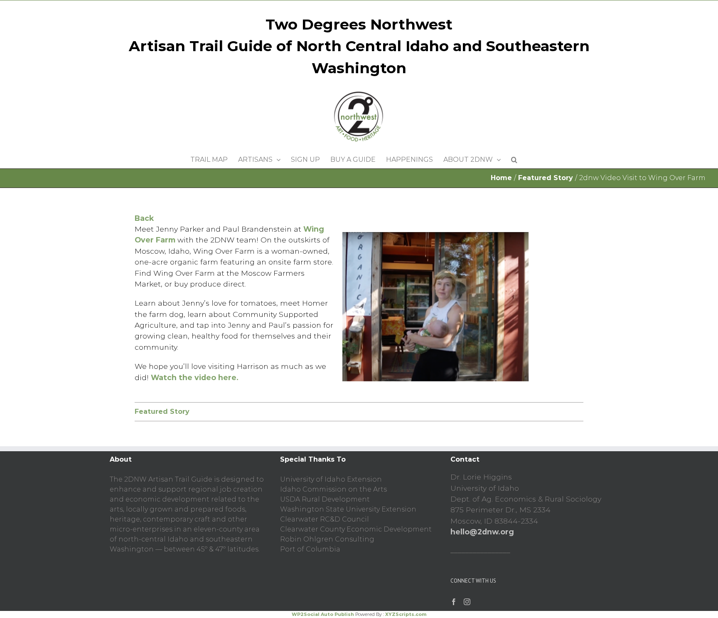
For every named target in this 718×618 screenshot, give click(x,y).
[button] (514, 157)
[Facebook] (453, 601)
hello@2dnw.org (482, 531)
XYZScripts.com (405, 614)
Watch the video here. (195, 377)
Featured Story (162, 411)
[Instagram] (467, 601)
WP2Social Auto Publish (323, 614)
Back (144, 218)
